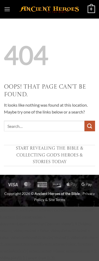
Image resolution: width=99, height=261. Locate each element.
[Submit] (89, 126)
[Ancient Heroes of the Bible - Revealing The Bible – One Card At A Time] (49, 9)
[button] (7, 9)
